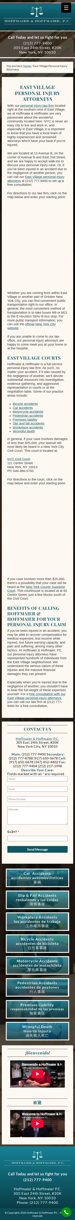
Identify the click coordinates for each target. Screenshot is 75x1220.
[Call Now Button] (66, 1212)
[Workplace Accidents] (37, 931)
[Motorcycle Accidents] (37, 975)
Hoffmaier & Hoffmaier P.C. (36, 21)
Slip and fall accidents (28, 423)
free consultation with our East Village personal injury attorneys (36, 696)
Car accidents (23, 408)
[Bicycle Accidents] (37, 953)
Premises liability (25, 419)
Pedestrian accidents (28, 416)
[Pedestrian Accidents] (37, 997)
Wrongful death (24, 431)
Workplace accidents (28, 427)
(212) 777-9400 (37, 43)
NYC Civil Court (18, 459)
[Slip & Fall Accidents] (37, 909)
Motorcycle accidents (28, 412)
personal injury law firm (37, 106)
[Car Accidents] (37, 887)
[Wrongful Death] (37, 1040)
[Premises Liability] (37, 1019)
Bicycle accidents (25, 404)
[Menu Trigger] (66, 8)
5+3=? (13, 832)
